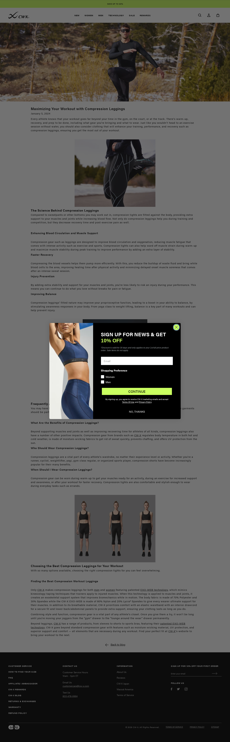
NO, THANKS (137, 411)
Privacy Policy (145, 402)
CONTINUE (136, 391)
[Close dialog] (176, 327)
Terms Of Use (128, 402)
